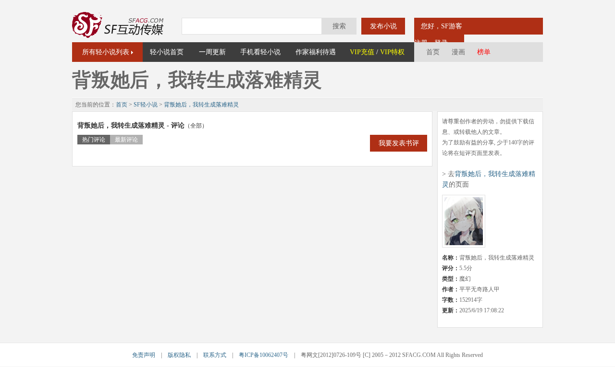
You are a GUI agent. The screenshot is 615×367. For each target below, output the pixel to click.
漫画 (458, 52)
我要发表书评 (399, 143)
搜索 (339, 26)
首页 (433, 52)
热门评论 (93, 139)
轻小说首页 (167, 52)
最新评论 (126, 139)
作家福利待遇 (315, 52)
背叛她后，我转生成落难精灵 (201, 104)
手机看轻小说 (260, 52)
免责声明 (143, 355)
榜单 (484, 52)
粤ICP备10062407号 (263, 355)
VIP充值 (362, 52)
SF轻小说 (146, 104)
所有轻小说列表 (105, 52)
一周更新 (212, 52)
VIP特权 (392, 52)
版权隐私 (179, 355)
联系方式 (214, 355)
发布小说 (383, 26)
